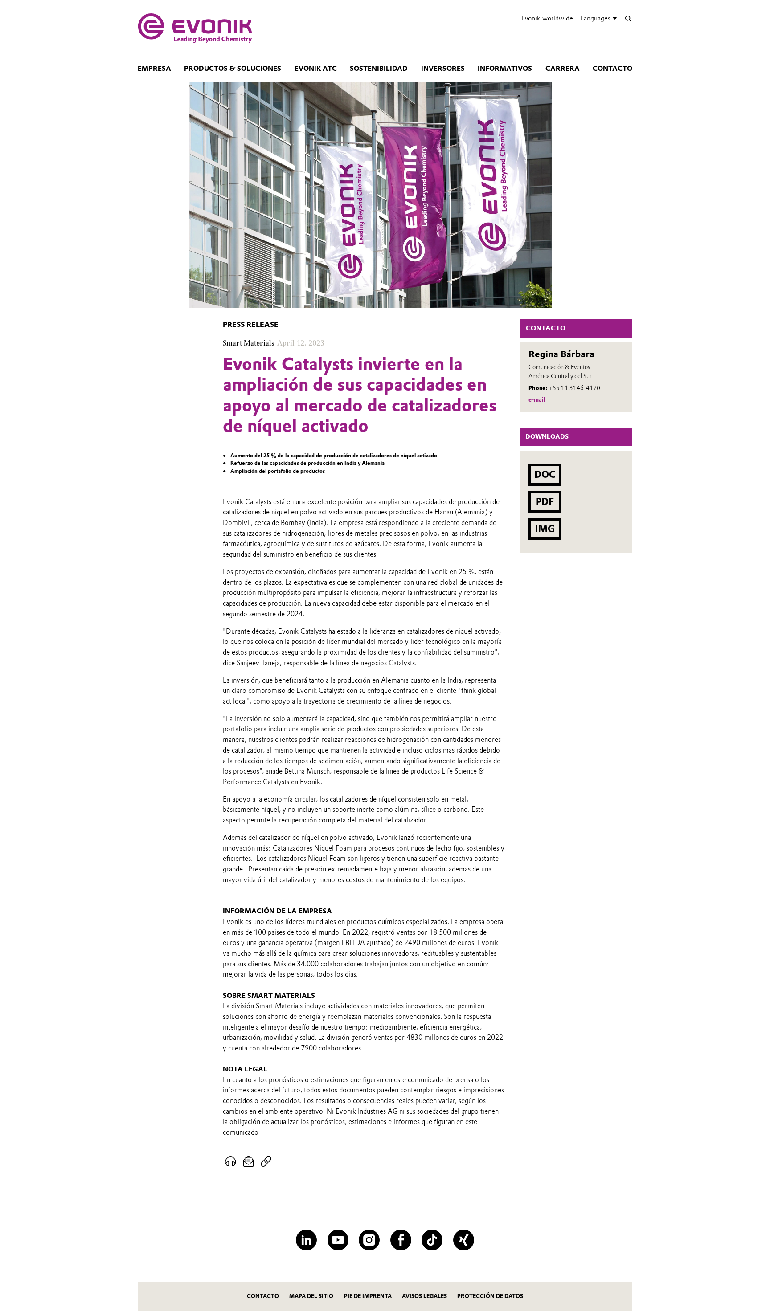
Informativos (505, 69)
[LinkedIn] (306, 1240)
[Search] (628, 18)
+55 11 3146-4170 (574, 388)
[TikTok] (432, 1240)
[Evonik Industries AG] (195, 28)
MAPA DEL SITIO (311, 1296)
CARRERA (562, 69)
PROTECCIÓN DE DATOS (490, 1296)
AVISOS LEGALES (424, 1296)
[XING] (463, 1240)
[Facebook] (400, 1240)
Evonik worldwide (547, 18)
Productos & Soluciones (232, 69)
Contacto (612, 69)
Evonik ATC (316, 69)
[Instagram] (369, 1240)
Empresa (154, 69)
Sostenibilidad (379, 69)
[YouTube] (338, 1240)
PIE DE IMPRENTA (368, 1296)
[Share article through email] (249, 1161)
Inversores (443, 69)
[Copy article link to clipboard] (265, 1161)
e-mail (536, 399)
